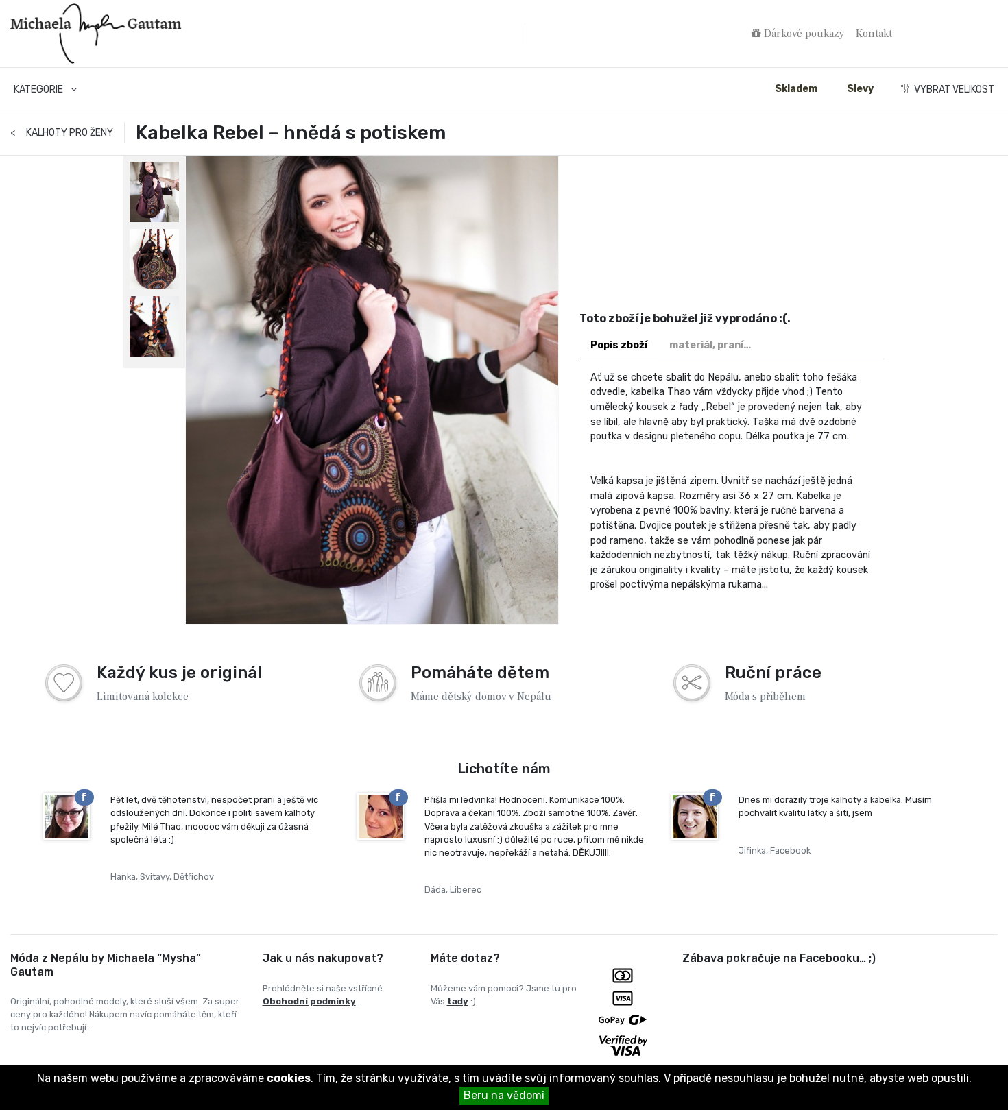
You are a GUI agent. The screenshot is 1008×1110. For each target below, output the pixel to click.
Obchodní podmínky (309, 1001)
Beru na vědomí (504, 1095)
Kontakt (874, 33)
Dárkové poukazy (803, 33)
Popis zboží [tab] (618, 345)
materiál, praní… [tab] (710, 345)
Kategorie (39, 89)
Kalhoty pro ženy (61, 132)
